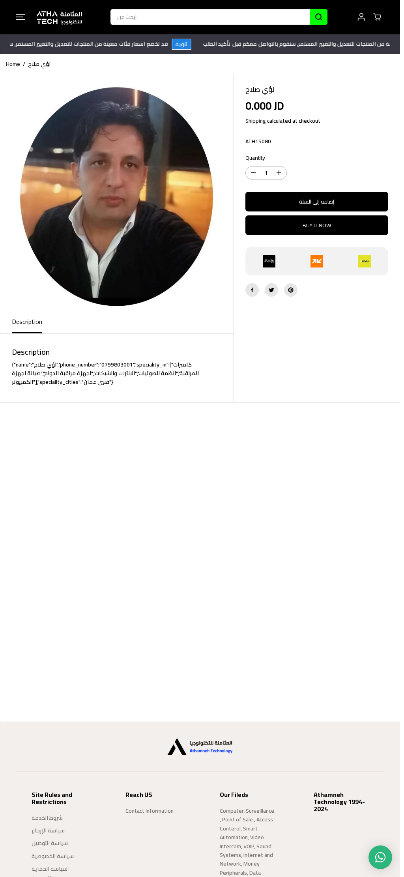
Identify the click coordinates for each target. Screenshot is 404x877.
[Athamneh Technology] (59, 17)
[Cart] (377, 17)
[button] (20, 17)
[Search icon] (318, 17)
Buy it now (317, 225)
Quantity (255, 158)
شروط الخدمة (47, 817)
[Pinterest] (290, 290)
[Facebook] (252, 290)
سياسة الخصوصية (53, 856)
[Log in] (361, 17)
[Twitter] (271, 290)
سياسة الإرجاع (48, 830)
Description (27, 321)
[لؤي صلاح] (116, 192)
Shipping (255, 121)
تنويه (190, 44)
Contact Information (149, 810)
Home (13, 64)
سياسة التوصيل (50, 843)
